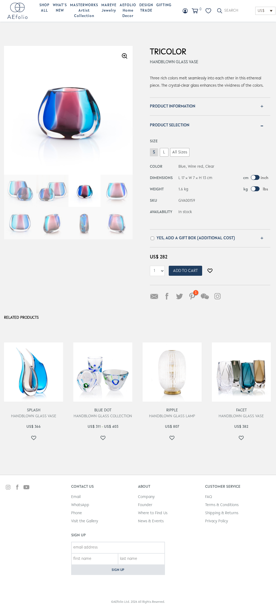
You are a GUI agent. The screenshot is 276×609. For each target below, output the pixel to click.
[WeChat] (205, 296)
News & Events (151, 521)
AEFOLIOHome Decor (128, 11)
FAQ (208, 497)
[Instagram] (217, 296)
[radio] (154, 152)
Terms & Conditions (222, 505)
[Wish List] (208, 10)
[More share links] (230, 296)
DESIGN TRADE (146, 8)
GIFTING (163, 5)
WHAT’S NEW (60, 8)
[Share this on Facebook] (167, 296)
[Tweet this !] (179, 296)
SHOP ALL (44, 8)
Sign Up (118, 570)
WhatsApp (80, 505)
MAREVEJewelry (108, 8)
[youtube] (26, 488)
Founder (145, 505)
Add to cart (185, 271)
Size (154, 141)
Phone (76, 513)
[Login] (185, 10)
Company (146, 497)
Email (76, 497)
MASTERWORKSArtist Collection (84, 11)
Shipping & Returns (221, 513)
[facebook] (17, 488)
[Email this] (154, 296)
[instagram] (8, 488)
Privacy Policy (216, 521)
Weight (157, 189)
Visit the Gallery (84, 521)
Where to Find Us (152, 513)
